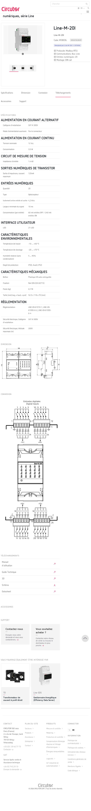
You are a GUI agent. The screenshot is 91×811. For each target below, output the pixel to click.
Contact (28, 746)
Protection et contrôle (55, 737)
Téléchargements (63, 93)
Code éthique (73, 771)
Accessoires (6, 101)
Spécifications (7, 93)
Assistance (29, 737)
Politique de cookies (76, 748)
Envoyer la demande (12, 770)
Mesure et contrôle (53, 729)
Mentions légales (74, 766)
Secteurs (28, 729)
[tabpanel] (13, 68)
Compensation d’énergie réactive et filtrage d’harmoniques (55, 744)
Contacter (7, 750)
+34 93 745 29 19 (11, 767)
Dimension (25, 93)
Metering (50, 733)
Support (22, 101)
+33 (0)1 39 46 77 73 (12, 747)
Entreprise (29, 741)
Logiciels (50, 759)
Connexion (43, 93)
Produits (28, 733)
